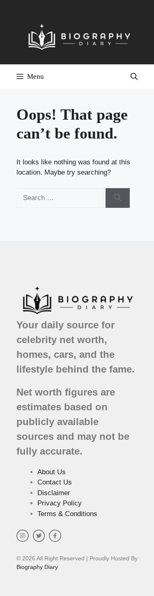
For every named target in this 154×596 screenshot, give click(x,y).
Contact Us (54, 482)
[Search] (118, 198)
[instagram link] (22, 536)
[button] (134, 76)
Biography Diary (37, 567)
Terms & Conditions (67, 514)
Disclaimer (53, 493)
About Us (51, 472)
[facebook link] (55, 536)
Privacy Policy (59, 503)
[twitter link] (39, 536)
